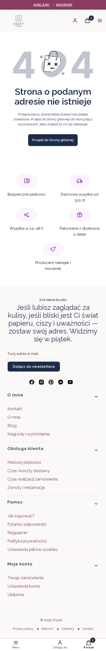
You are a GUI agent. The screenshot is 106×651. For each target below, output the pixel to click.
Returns (47, 629)
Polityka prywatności (27, 541)
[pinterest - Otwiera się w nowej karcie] (51, 382)
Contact (87, 629)
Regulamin (17, 532)
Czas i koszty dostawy (28, 470)
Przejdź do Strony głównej (52, 140)
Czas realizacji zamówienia (32, 479)
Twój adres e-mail (22, 354)
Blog (12, 425)
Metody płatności (24, 462)
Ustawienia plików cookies (33, 549)
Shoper (57, 620)
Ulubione (15, 594)
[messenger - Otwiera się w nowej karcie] (61, 382)
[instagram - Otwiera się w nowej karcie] (41, 382)
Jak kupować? (21, 515)
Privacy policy (23, 629)
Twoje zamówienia (25, 577)
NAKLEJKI (42, 5)
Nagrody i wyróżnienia (28, 433)
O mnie (14, 417)
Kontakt (14, 408)
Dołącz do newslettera (34, 366)
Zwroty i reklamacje (26, 487)
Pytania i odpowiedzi (26, 524)
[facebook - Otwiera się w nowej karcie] (32, 382)
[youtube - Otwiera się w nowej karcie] (70, 382)
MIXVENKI (64, 5)
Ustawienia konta (23, 586)
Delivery (68, 629)
